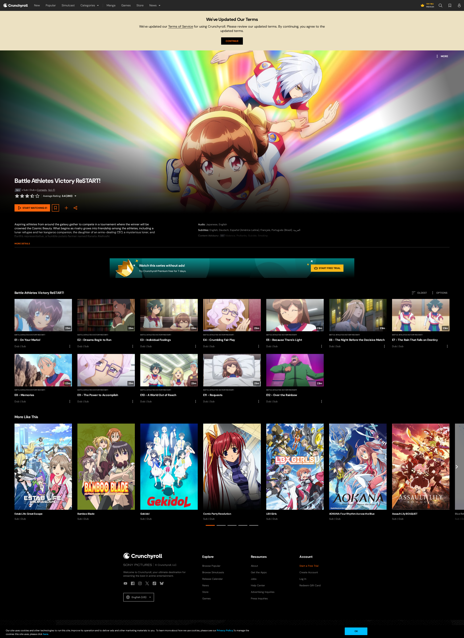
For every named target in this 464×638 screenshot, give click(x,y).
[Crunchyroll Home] (142, 556)
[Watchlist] (450, 5)
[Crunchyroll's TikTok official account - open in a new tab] (154, 583)
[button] (90, 5)
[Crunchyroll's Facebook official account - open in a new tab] (132, 583)
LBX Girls (271, 513)
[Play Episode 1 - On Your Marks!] (43, 323)
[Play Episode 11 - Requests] (232, 378)
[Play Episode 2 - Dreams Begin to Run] (106, 323)
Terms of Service (180, 26)
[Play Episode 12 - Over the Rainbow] (295, 378)
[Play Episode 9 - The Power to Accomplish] (106, 378)
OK (356, 631)
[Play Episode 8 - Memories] (43, 378)
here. (45, 634)
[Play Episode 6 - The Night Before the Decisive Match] (358, 323)
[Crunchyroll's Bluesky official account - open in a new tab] (162, 583)
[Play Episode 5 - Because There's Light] (295, 323)
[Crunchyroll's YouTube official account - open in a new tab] (125, 583)
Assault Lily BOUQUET (404, 513)
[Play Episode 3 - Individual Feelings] (169, 323)
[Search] (440, 5)
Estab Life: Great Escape (28, 513)
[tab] (210, 525)
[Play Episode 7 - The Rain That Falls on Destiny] (421, 323)
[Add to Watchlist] (55, 208)
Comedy (42, 190)
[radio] (17, 195)
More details (22, 243)
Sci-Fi (51, 190)
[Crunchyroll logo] (15, 5)
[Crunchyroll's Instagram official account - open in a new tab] (140, 583)
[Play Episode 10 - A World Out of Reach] (169, 378)
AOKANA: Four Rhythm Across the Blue (351, 513)
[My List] (66, 208)
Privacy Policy (225, 630)
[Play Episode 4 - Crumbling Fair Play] (232, 323)
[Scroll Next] (457, 475)
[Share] (75, 208)
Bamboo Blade (85, 513)
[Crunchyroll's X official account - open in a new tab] (147, 583)
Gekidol (144, 513)
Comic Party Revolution (217, 513)
